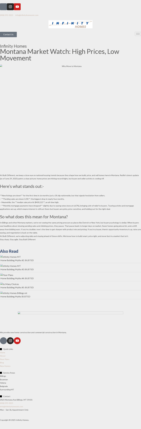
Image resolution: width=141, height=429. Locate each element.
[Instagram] (10, 6)
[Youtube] (17, 6)
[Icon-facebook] (3, 6)
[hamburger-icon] (138, 34)
